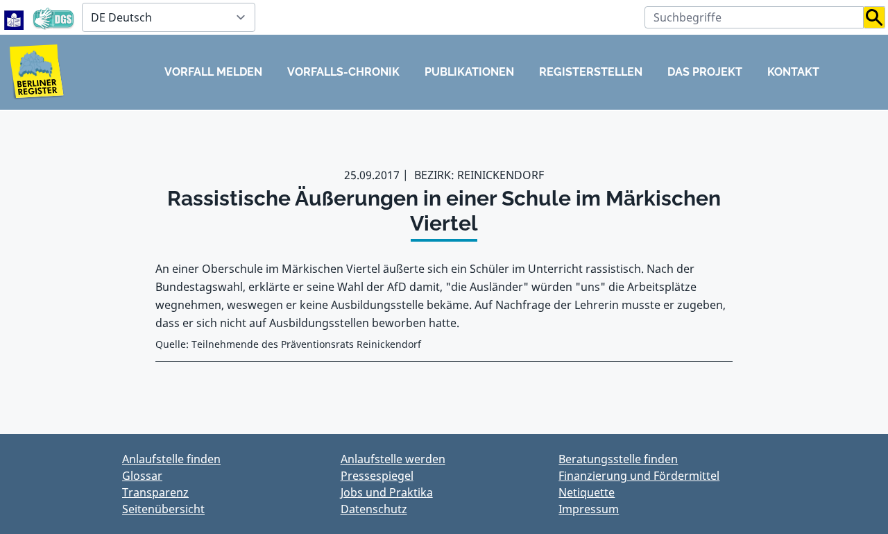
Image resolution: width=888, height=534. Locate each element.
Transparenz (155, 492)
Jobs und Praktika (387, 492)
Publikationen (469, 71)
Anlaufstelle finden (171, 459)
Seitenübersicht (163, 509)
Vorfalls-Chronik (343, 71)
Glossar (142, 475)
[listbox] (168, 17)
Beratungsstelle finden (618, 459)
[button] (874, 17)
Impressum (588, 509)
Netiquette (586, 492)
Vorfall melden (213, 71)
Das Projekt (704, 71)
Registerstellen (590, 71)
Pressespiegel (377, 475)
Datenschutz (374, 509)
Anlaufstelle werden (393, 459)
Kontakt (793, 71)
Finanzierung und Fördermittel (638, 475)
